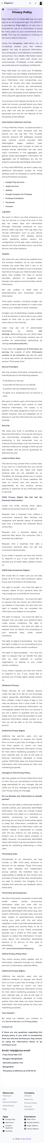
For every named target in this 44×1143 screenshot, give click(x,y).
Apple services (12, 186)
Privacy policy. (31, 1021)
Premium (7, 1096)
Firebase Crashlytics (15, 198)
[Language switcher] (30, 3)
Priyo (8, 3)
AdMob (9, 190)
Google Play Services (15, 182)
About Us (28, 1099)
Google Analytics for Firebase (19, 194)
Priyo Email (26, 1139)
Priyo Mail (24, 19)
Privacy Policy (30, 1103)
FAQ (5, 1109)
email (4, 35)
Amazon (9, 206)
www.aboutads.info (18, 343)
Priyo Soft (6, 19)
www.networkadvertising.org (19, 948)
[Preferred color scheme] (35, 3)
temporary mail (20, 43)
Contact (28, 1096)
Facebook (10, 202)
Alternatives (8, 1106)
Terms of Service (13, 1021)
